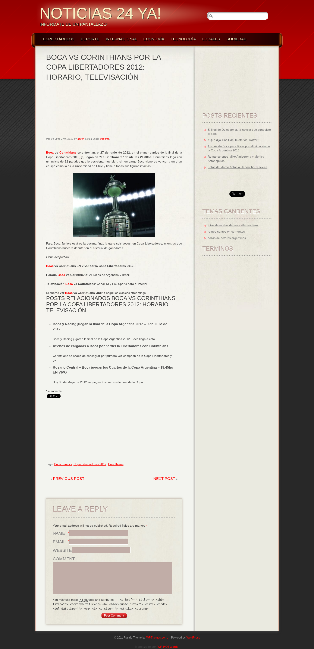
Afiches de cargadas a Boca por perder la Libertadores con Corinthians (110, 346)
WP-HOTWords (167, 646)
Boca (50, 152)
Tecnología (183, 39)
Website (62, 550)
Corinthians (67, 152)
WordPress (193, 637)
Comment (64, 559)
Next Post (164, 478)
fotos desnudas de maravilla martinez (233, 225)
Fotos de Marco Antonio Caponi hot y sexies (237, 167)
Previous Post (68, 478)
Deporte (90, 39)
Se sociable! (54, 391)
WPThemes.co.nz (157, 637)
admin (81, 139)
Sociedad (236, 39)
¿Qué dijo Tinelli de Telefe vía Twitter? (233, 140)
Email (59, 541)
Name (59, 533)
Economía (153, 39)
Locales (211, 39)
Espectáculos (58, 39)
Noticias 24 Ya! (100, 13)
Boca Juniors (63, 464)
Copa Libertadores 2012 (89, 464)
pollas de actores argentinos (227, 238)
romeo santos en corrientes (226, 231)
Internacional (121, 39)
